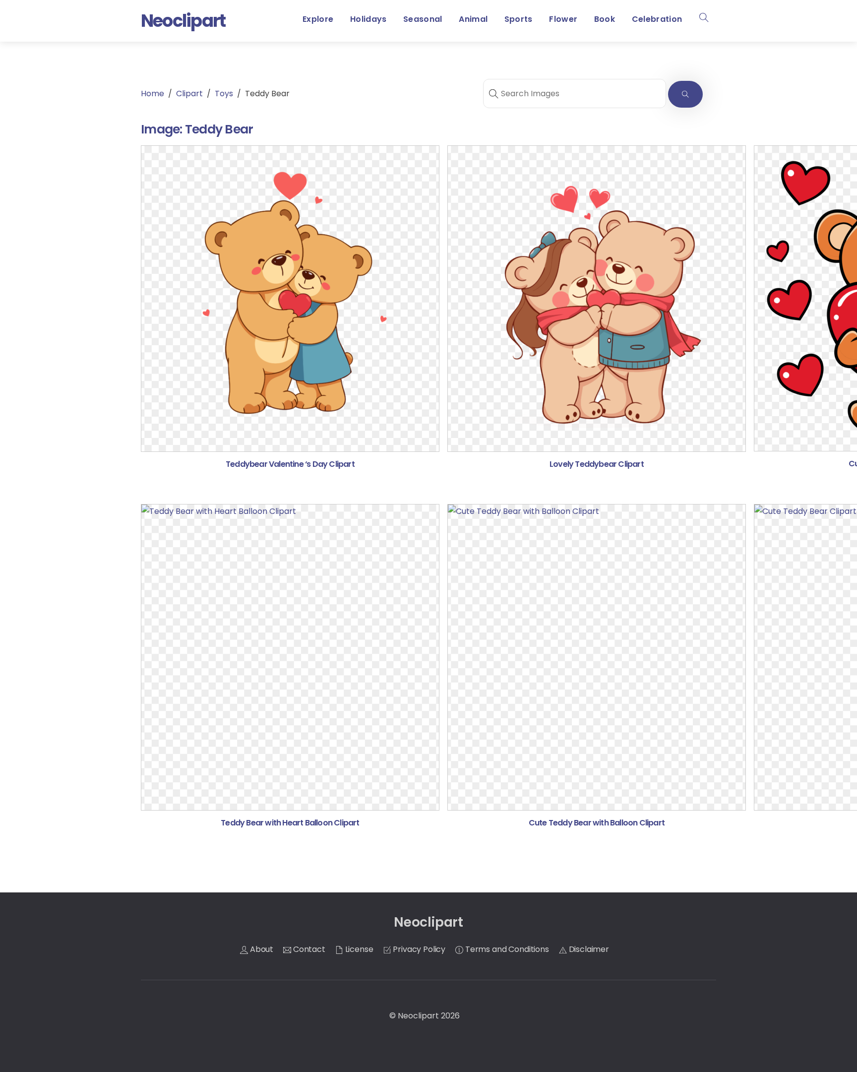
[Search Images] (685, 94)
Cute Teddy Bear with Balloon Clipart (597, 822)
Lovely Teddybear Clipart (597, 464)
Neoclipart (418, 1015)
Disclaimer (588, 949)
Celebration (657, 19)
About (260, 949)
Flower (563, 19)
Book (604, 19)
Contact (308, 949)
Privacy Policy (418, 949)
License (358, 949)
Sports (518, 19)
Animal (473, 19)
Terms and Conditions (506, 949)
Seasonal (422, 19)
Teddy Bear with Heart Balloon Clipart (290, 822)
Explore (318, 19)
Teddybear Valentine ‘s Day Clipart (290, 464)
